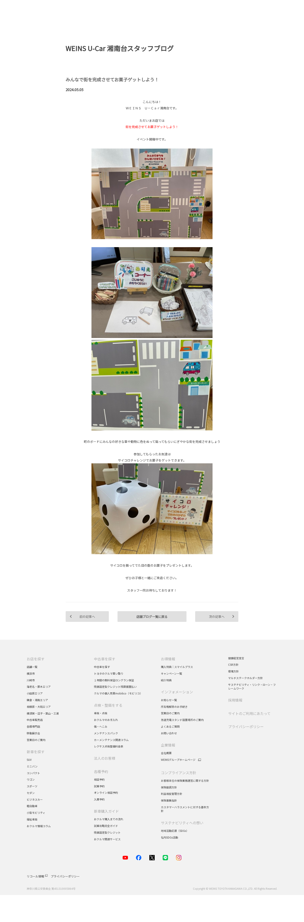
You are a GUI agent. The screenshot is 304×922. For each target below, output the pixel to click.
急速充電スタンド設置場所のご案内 (182, 720)
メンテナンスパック (106, 733)
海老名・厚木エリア (39, 686)
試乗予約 (99, 786)
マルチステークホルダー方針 (245, 678)
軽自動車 (32, 806)
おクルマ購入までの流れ (108, 819)
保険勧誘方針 (169, 787)
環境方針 (233, 671)
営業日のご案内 (36, 740)
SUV (29, 759)
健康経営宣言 (236, 658)
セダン (31, 793)
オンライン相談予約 (106, 792)
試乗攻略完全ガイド (106, 826)
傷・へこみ (100, 726)
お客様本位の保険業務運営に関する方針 (185, 780)
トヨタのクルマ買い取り (108, 673)
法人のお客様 (104, 758)
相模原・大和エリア (39, 706)
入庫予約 (99, 799)
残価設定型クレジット (107, 832)
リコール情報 (35, 876)
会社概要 (166, 753)
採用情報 (235, 700)
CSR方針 (233, 664)
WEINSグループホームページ (178, 759)
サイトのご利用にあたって (249, 713)
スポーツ (32, 786)
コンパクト (33, 773)
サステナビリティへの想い (182, 822)
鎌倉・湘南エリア (37, 700)
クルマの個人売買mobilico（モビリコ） (118, 693)
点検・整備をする (108, 705)
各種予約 (101, 771)
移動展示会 (33, 733)
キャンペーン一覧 (171, 673)
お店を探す (36, 658)
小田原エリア (35, 693)
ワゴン (31, 779)
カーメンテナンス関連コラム (111, 740)
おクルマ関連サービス (107, 839)
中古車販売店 (35, 720)
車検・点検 (100, 713)
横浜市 (31, 673)
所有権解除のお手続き (174, 706)
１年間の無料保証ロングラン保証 (114, 680)
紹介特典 (166, 680)
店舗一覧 (32, 667)
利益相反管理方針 (171, 794)
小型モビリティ (36, 812)
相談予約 (99, 779)
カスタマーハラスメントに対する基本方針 (185, 809)
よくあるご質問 (170, 726)
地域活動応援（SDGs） (175, 830)
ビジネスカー (35, 799)
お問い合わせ (169, 733)
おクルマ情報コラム (39, 826)
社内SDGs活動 (169, 837)
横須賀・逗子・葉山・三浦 (43, 713)
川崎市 (31, 680)
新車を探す (36, 751)
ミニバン (32, 766)
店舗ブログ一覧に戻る (152, 616)
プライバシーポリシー (246, 726)
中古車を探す (104, 658)
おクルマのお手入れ (106, 720)
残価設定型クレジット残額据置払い (115, 686)
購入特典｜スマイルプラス (177, 667)
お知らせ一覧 (169, 700)
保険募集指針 (169, 800)
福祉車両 (32, 819)
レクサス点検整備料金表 (108, 746)
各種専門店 (33, 726)
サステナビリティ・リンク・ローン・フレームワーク (252, 686)
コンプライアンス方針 (178, 772)
